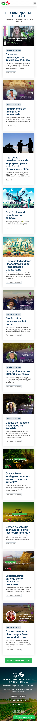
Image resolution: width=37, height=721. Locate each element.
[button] (34, 3)
